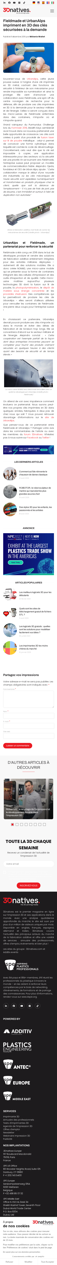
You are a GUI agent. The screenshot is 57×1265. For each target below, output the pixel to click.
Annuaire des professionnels (18, 1119)
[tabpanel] (28, 799)
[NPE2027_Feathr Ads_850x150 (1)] (28, 449)
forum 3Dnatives (33, 434)
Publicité (7, 1138)
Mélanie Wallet (37, 36)
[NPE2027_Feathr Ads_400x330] (28, 554)
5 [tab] (30, 824)
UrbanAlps (32, 78)
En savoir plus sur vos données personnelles (21, 1252)
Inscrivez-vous (28, 885)
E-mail (6, 721)
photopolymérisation (27, 287)
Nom (5, 711)
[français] (48, 3)
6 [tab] (35, 824)
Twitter (45, 437)
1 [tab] (12, 824)
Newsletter (8, 1132)
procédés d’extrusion (15, 294)
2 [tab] (17, 824)
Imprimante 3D (11, 1116)
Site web (6, 731)
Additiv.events (10, 952)
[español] (43, 3)
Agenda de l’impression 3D (17, 1126)
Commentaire (9, 689)
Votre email (12, 863)
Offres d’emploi (11, 1129)
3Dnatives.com (34, 949)
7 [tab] (39, 824)
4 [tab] (26, 824)
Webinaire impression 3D (16, 1135)
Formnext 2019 (19, 127)
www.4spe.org (29, 996)
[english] (38, 3)
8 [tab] (44, 824)
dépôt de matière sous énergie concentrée (28, 289)
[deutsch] (34, 3)
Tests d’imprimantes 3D (16, 1123)
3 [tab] (21, 824)
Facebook (32, 437)
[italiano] (53, 3)
